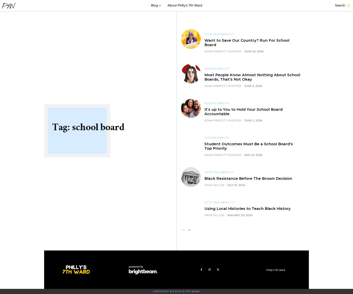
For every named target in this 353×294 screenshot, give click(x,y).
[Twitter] (218, 269)
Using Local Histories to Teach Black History (247, 208)
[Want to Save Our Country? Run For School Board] (191, 39)
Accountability (216, 68)
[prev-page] (183, 230)
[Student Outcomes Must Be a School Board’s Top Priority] (191, 142)
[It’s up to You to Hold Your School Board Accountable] (191, 108)
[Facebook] (201, 269)
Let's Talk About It (219, 34)
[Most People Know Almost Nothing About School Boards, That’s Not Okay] (191, 73)
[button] (312, 5)
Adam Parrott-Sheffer (222, 51)
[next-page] (189, 230)
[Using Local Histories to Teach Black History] (191, 207)
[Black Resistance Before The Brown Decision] (191, 177)
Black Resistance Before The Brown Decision (248, 178)
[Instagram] (209, 269)
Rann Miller (214, 185)
